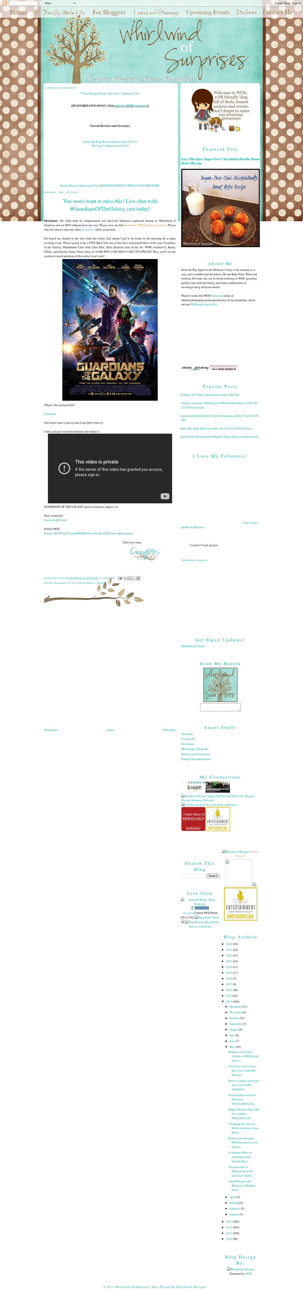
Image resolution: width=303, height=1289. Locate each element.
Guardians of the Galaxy (69, 583)
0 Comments (107, 578)
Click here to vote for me (204, 924)
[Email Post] (120, 578)
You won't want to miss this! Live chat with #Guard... (242, 1070)
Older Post (169, 730)
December (236, 1006)
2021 (229, 961)
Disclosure (187, 744)
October (235, 1018)
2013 (229, 1222)
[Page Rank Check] (207, 917)
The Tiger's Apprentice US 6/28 (110, 146)
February (235, 1208)
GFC (60, 533)
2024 (229, 944)
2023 (229, 950)
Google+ (49, 533)
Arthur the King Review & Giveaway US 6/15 (110, 142)
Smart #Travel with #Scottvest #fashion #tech (242, 1185)
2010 (229, 1239)
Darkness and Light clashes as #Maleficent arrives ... (243, 1056)
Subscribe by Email (193, 646)
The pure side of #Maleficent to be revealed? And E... (241, 1171)
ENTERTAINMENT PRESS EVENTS (125, 185)
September (236, 1024)
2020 (229, 967)
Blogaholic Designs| (192, 1287)
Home (110, 730)
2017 (229, 984)
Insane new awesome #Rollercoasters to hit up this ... (243, 1142)
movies (101, 583)
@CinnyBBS (73, 533)
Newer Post (50, 730)
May (233, 1047)
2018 (229, 978)
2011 (229, 1233)
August (234, 1029)
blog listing (188, 912)
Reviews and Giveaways (195, 754)
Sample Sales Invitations (196, 759)
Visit (194, 560)
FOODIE (154, 185)
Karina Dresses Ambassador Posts (80, 185)
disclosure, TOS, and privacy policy (145, 225)
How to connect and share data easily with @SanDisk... (243, 1085)
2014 (229, 1001)
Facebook (50, 414)
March (234, 1203)
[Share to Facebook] (138, 578)
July (232, 1035)
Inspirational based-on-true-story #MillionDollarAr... (242, 1099)
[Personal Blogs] (200, 908)
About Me (187, 734)
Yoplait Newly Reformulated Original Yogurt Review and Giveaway (218, 437)
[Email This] (126, 578)
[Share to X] (134, 578)
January (235, 1214)
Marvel (91, 583)
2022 (229, 955)
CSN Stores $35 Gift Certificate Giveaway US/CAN (208, 395)
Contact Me (188, 739)
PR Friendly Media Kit (195, 749)
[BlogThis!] (130, 578)
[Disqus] (110, 669)
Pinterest (113, 533)
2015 (229, 996)
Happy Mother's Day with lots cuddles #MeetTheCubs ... (243, 1113)
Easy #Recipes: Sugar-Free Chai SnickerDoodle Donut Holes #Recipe (220, 161)
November (236, 1012)
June (233, 1041)
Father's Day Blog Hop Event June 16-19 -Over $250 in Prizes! (215, 428)
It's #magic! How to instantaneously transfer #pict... (240, 1156)
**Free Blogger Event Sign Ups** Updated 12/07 (110, 93)
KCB (249, 1274)
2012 (229, 1227)
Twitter (63, 520)
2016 (229, 990)
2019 (229, 973)
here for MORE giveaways (131, 105)
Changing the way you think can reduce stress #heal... (243, 1128)
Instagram (127, 533)
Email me (217, 296)
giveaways (88, 229)
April (233, 1197)
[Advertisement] (220, 595)
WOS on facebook (94, 533)
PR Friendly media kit (204, 304)
